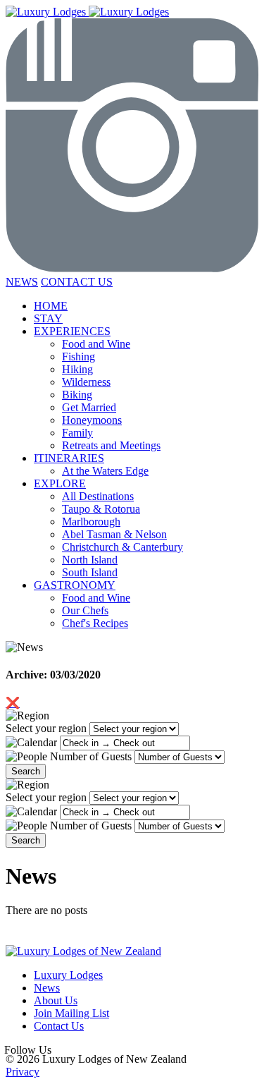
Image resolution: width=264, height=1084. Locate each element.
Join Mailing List (71, 1013)
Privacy (22, 1072)
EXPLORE (60, 483)
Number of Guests (91, 756)
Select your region (46, 728)
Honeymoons (92, 420)
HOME (51, 306)
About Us (55, 1000)
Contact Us (59, 1026)
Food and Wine (96, 344)
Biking (77, 395)
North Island (90, 560)
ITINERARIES (69, 458)
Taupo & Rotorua (101, 509)
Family (77, 433)
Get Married (89, 407)
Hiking (77, 369)
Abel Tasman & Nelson (114, 534)
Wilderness (86, 382)
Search (25, 771)
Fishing (78, 357)
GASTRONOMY (74, 585)
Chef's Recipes (95, 623)
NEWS (22, 282)
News (47, 988)
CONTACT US (77, 282)
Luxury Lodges (68, 975)
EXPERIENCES (72, 331)
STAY (48, 318)
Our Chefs (85, 610)
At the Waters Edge (105, 471)
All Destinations (98, 496)
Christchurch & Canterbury (122, 547)
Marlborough (91, 522)
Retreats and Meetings (111, 445)
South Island (90, 572)
